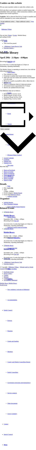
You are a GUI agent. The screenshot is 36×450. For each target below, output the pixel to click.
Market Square (18, 193)
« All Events (3, 40)
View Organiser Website (11, 204)
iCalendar (6, 159)
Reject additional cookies (23, 21)
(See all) (12, 61)
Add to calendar (5, 129)
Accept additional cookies (7, 21)
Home (10, 35)
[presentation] (8, 212)
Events (15, 35)
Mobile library (9, 215)
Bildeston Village (14, 267)
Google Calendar (9, 158)
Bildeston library (15, 194)
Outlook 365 (7, 161)
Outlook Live (8, 163)
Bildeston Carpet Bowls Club (13, 46)
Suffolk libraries (8, 202)
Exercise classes (9, 48)
